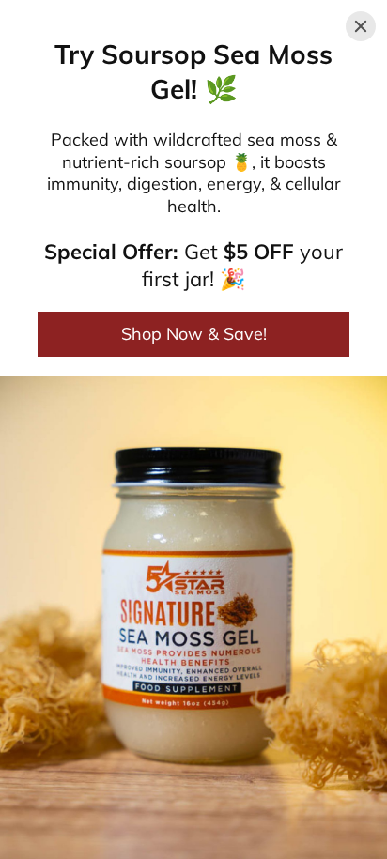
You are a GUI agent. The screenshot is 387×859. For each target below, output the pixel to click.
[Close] (361, 26)
